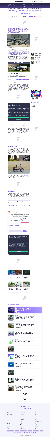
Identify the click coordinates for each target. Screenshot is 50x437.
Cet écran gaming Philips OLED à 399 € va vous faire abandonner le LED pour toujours (11, 277)
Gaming (21, 410)
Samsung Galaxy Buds (38, 421)
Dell (35, 412)
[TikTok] (28, 408)
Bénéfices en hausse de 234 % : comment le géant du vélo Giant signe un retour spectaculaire (38, 58)
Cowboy (36, 425)
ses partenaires (14, 247)
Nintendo (22, 413)
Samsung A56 (35, 105)
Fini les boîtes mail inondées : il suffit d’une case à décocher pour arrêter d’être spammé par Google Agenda (24, 356)
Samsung (22, 420)
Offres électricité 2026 (36, 114)
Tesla (8, 422)
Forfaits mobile (35, 108)
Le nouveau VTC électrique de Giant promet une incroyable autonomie (26, 277)
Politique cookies (10, 116)
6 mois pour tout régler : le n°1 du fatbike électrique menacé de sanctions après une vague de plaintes (23, 372)
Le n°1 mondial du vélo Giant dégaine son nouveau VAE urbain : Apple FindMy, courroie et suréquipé (18, 277)
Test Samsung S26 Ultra (32, 432)
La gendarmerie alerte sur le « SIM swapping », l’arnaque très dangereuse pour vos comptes (24, 380)
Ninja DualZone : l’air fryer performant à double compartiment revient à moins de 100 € (24, 349)
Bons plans (36, 1)
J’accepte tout (19, 117)
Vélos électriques (37, 424)
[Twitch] (27, 408)
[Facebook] (22, 408)
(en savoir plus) (12, 111)
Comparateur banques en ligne (18, 432)
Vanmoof (36, 429)
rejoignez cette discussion (16, 202)
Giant (14, 8)
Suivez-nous (31, 16)
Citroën (8, 419)
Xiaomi (8, 415)
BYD (7, 418)
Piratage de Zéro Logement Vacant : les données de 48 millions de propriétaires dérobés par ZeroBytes (23, 309)
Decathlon (36, 426)
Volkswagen (8, 423)
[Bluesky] (30, 408)
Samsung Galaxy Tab (23, 428)
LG (21, 418)
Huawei (8, 412)
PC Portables (36, 410)
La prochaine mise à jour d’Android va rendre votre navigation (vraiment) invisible (24, 341)
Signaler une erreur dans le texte (12, 205)
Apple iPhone (9, 411)
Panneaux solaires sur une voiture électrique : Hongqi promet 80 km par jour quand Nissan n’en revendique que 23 (24, 317)
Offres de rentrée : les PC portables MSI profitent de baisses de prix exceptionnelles (24, 333)
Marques (11, 8)
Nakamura (36, 428)
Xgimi (22, 422)
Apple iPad (22, 425)
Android (16, 354)
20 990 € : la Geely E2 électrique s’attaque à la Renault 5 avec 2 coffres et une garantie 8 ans (24, 325)
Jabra (35, 419)
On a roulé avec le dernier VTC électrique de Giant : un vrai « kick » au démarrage (26, 289)
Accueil (9, 8)
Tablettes (22, 424)
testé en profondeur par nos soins (16, 54)
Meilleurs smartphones (36, 107)
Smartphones (9, 410)
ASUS (22, 411)
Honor (35, 413)
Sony (21, 421)
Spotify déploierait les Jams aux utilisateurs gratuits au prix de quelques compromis (24, 364)
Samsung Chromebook (38, 415)
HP (35, 414)
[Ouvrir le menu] (7, 1)
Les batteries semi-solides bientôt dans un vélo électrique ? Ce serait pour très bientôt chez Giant (38, 62)
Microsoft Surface (23, 427)
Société (16, 307)
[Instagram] (21, 408)
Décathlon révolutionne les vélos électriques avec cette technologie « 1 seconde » (18, 289)
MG (7, 420)
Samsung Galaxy (9, 414)
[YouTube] (25, 408)
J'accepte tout (19, 251)
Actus (26, 1)
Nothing (36, 420)
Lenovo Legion (23, 412)
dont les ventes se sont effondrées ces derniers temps (16, 50)
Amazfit (8, 425)
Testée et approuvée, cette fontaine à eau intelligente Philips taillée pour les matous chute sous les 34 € (23, 387)
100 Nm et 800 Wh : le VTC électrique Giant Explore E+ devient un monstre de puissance (38, 54)
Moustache (36, 427)
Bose (35, 418)
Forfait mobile (40, 1)
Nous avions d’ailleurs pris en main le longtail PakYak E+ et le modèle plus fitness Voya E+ (18, 53)
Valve (21, 415)
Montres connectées (10, 424)
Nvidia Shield (22, 414)
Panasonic (22, 419)
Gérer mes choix (18, 119)
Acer (35, 411)
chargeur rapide (25, 175)
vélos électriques (13, 52)
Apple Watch (9, 426)
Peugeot (8, 421)
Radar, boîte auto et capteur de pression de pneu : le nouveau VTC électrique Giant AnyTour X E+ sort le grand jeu (11, 289)
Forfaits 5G (34, 106)
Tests (29, 1)
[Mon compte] (13, 1)
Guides (32, 1)
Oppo (8, 413)
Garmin (8, 427)
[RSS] (24, 408)
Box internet (26, 432)
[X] (19, 408)
